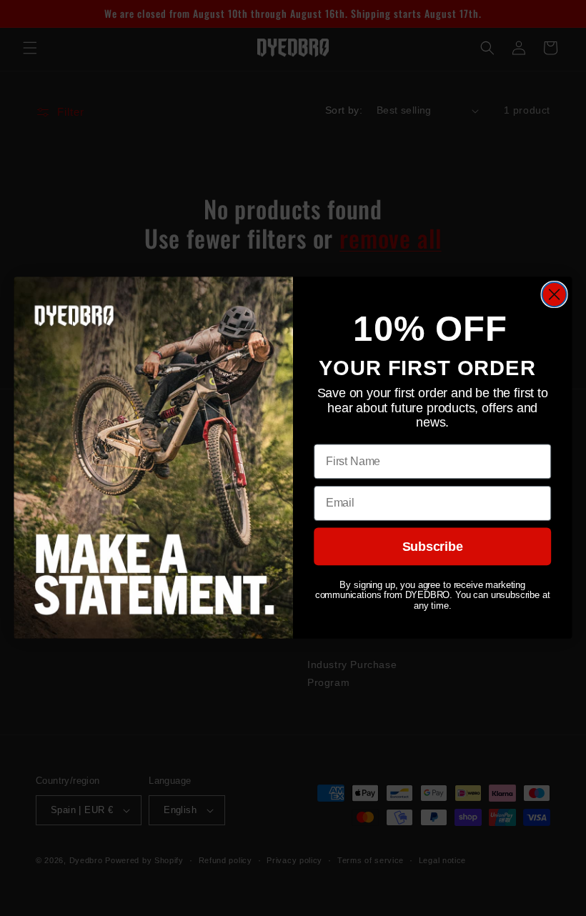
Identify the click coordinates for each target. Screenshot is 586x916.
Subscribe (432, 547)
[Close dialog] (554, 294)
